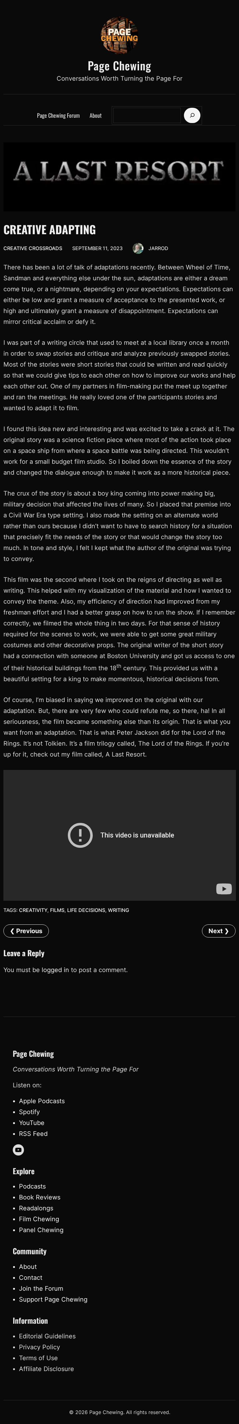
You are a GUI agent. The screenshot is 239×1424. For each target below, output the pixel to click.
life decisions (86, 910)
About (28, 1266)
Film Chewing (39, 1219)
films (57, 910)
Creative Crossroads (32, 248)
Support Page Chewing (53, 1299)
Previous (29, 931)
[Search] (192, 115)
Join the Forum (41, 1288)
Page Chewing (119, 65)
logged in (55, 970)
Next (216, 931)
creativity (33, 910)
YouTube (32, 1123)
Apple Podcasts (42, 1101)
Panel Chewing (41, 1230)
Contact (30, 1277)
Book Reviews (39, 1197)
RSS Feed (33, 1133)
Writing (118, 910)
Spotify (29, 1112)
